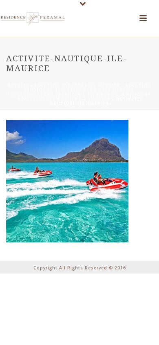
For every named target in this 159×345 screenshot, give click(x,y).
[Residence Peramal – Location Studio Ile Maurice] (32, 18)
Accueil (18, 85)
